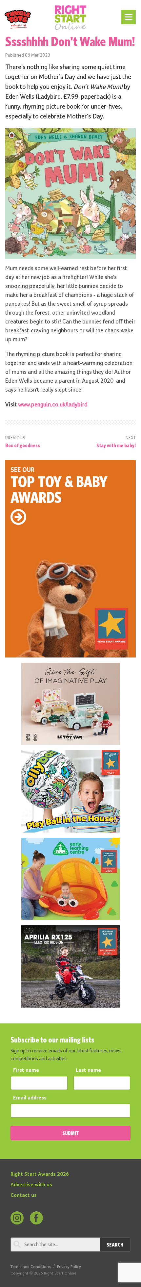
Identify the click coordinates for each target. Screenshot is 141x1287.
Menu (127, 13)
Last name (88, 1070)
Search (115, 1245)
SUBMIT (70, 1133)
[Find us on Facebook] (36, 1217)
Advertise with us (31, 1185)
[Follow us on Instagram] (17, 1217)
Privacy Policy (69, 1267)
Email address (30, 1098)
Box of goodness (22, 445)
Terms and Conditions (30, 1267)
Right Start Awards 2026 (39, 1174)
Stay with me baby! (116, 445)
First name (26, 1070)
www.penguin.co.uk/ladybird (53, 405)
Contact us (23, 1195)
